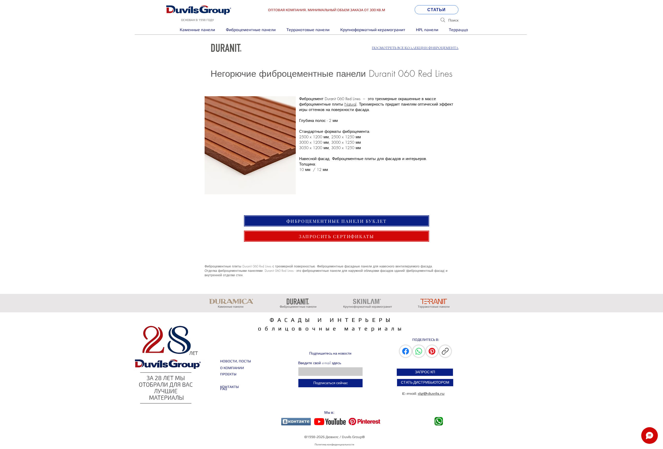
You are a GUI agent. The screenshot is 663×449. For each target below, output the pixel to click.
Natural (350, 104)
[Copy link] (445, 351)
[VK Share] (406, 351)
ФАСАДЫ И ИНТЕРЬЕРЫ (332, 319)
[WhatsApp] (419, 351)
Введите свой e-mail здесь (319, 363)
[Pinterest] (432, 351)
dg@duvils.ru (431, 393)
